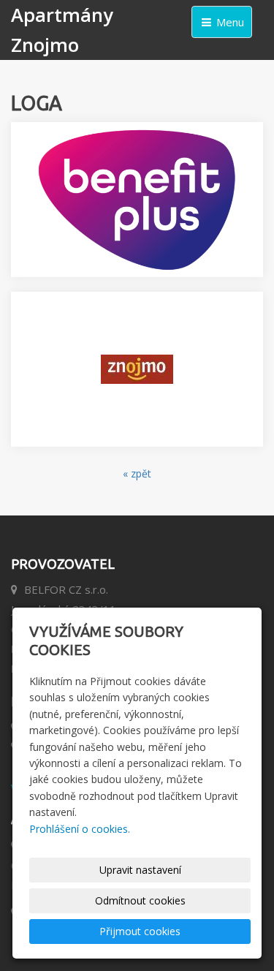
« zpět (137, 473)
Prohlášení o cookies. (79, 829)
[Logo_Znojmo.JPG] (137, 369)
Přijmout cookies (139, 931)
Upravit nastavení (140, 870)
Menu (228, 22)
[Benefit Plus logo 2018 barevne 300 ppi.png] (137, 199)
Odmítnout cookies (140, 900)
